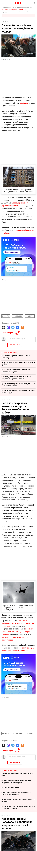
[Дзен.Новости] (3, 327)
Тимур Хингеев (7, 279)
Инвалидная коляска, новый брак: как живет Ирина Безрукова (18, 392)
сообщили (24, 103)
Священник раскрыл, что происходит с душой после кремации (15, 793)
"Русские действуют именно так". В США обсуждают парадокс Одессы (16, 378)
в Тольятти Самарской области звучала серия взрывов (17, 631)
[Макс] (8, 327)
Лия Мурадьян (7, 697)
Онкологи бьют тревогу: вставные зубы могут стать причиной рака (16, 781)
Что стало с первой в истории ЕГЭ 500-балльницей (15, 357)
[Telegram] (13, 327)
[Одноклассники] (22, 327)
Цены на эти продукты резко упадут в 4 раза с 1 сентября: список (18, 385)
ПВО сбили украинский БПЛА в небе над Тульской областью (17, 623)
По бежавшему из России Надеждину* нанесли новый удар (15, 371)
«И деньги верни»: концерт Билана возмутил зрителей (18, 364)
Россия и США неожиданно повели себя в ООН (17, 774)
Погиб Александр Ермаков (11, 787)
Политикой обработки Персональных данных (14, 9)
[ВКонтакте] (18, 327)
